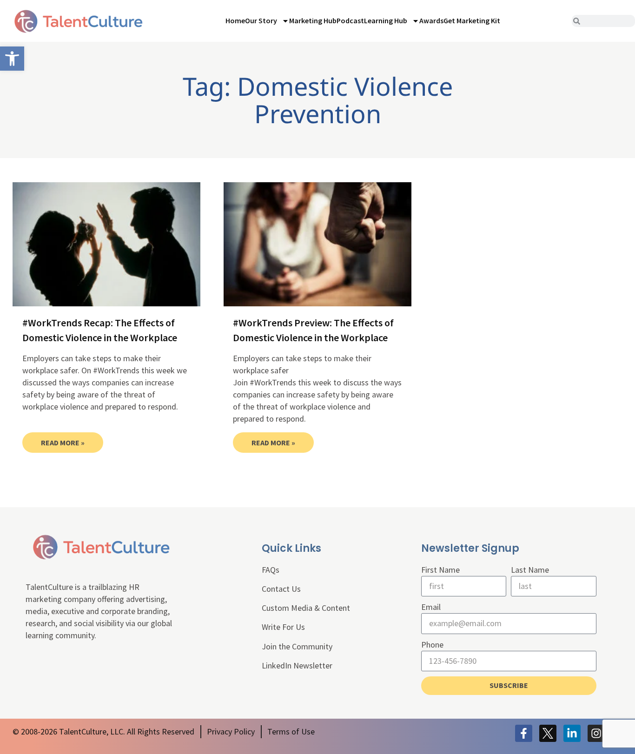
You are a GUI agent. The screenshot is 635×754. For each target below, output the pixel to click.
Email (431, 607)
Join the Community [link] (297, 646)
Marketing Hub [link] (313, 20)
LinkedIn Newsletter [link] (297, 665)
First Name (440, 569)
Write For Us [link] (283, 627)
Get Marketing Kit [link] (471, 20)
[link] (12, 58)
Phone (432, 644)
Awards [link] (431, 20)
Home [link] (235, 20)
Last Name (530, 569)
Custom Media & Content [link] (306, 607)
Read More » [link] (63, 442)
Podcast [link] (350, 20)
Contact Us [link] (281, 588)
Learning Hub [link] (385, 20)
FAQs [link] (270, 569)
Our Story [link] (261, 20)
